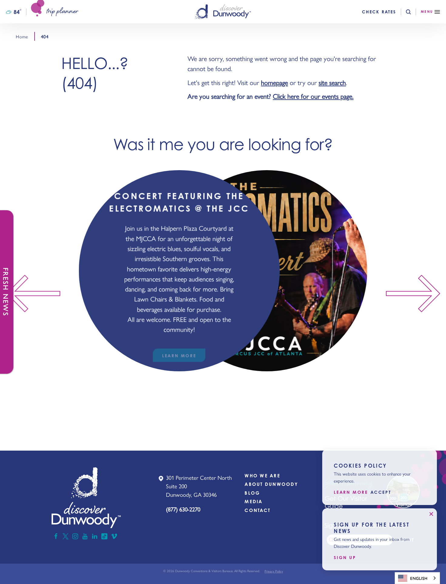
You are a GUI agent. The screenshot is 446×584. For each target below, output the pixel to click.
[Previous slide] (30, 294)
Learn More (351, 492)
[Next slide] (416, 294)
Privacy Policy (274, 571)
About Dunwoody (271, 484)
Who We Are (262, 476)
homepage (274, 82)
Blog (252, 493)
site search (332, 82)
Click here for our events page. (313, 96)
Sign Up (345, 557)
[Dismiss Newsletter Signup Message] (431, 514)
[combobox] (417, 578)
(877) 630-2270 (183, 509)
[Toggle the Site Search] (413, 12)
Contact (257, 510)
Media (253, 501)
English (418, 578)
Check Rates (379, 12)
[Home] (223, 11)
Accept (380, 492)
